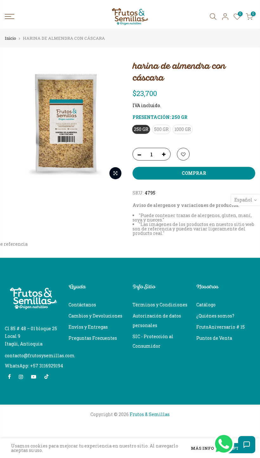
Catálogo (206, 305)
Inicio (10, 38)
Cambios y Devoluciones (95, 316)
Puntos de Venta (214, 338)
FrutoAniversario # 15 (220, 327)
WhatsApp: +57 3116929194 (34, 366)
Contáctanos (82, 305)
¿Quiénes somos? (215, 316)
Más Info (202, 448)
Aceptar (234, 448)
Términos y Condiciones (160, 305)
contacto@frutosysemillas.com (40, 355)
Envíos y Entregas (88, 327)
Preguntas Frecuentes (92, 338)
